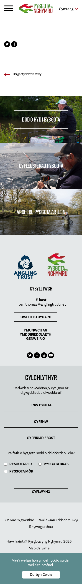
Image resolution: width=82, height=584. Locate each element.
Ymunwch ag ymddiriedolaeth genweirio (35, 334)
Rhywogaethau (41, 527)
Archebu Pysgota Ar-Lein (41, 212)
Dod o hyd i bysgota (41, 119)
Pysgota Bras (56, 464)
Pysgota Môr (21, 471)
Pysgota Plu (20, 464)
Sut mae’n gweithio (19, 520)
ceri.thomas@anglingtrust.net (42, 304)
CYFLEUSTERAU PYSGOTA (41, 165)
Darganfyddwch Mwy (27, 74)
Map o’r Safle (39, 548)
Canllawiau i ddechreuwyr (58, 520)
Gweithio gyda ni (35, 317)
